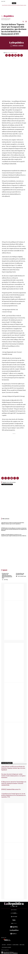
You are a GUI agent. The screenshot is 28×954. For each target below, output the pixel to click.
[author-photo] (3, 579)
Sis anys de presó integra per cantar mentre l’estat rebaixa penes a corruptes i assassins (13, 775)
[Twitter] (12, 55)
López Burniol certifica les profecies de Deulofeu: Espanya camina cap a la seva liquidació (12, 523)
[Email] (21, 55)
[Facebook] (9, 55)
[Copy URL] (18, 55)
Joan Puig (6, 579)
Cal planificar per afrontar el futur (20, 574)
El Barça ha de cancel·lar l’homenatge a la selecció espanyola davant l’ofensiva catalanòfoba (13, 783)
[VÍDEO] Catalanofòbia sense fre (11, 789)
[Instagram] (12, 906)
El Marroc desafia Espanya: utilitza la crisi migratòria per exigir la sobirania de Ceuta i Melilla (13, 535)
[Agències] (2, 53)
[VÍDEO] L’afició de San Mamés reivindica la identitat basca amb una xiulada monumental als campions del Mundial (14, 529)
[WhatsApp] (6, 55)
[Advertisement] (14, 78)
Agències (5, 52)
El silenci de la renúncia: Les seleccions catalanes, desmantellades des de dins (7, 575)
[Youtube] (16, 906)
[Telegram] (15, 55)
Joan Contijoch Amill (22, 576)
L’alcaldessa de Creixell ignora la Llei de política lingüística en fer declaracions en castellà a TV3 (13, 795)
